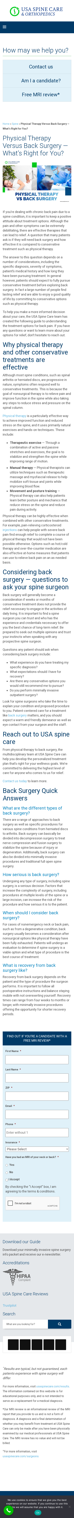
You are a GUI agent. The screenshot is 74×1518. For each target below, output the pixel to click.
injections (10, 530)
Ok (38, 1512)
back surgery (17, 715)
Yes (11, 1165)
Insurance (12, 1142)
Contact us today (15, 781)
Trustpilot (9, 1305)
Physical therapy (14, 416)
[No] (69, 1507)
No (11, 1172)
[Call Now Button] (8, 1510)
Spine (15, 123)
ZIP (8, 1087)
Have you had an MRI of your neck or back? (32, 1157)
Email (10, 1106)
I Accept (14, 1179)
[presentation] (32, 1204)
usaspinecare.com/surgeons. (21, 1456)
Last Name (13, 1069)
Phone (10, 1124)
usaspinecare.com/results (52, 1386)
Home (6, 123)
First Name (13, 1051)
